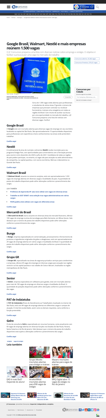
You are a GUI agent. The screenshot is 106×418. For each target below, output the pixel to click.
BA (30, 14)
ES (38, 14)
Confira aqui (11, 141)
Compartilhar (68, 97)
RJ (69, 14)
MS (50, 14)
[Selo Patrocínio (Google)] (84, 7)
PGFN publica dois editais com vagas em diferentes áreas (32, 202)
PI (66, 14)
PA (56, 14)
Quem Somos (11, 410)
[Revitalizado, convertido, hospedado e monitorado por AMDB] (97, 415)
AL (22, 14)
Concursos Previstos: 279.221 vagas (86, 62)
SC (82, 14)
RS (74, 14)
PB (59, 14)
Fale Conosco (20, 410)
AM (27, 14)
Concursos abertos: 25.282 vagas (85, 59)
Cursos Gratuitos (76, 11)
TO (91, 14)
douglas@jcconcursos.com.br (26, 96)
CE (33, 14)
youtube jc (64, 11)
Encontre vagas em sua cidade (83, 94)
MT (47, 14)
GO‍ (41, 14)
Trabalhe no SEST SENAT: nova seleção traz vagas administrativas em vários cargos (39, 196)
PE (64, 14)
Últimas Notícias (29, 11)
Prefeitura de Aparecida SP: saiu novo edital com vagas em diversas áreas (38, 192)
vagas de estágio (18, 341)
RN (72, 14)
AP (24, 14)
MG (53, 14)
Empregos (55, 11)
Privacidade (39, 410)
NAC (16, 14)
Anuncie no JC (30, 410)
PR (62, 14)
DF (35, 14)
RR (80, 14)
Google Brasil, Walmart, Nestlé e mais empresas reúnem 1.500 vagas (40, 17)
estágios (9, 341)
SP (85, 14)
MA (44, 14)
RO (77, 14)
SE (88, 14)
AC (19, 14)
